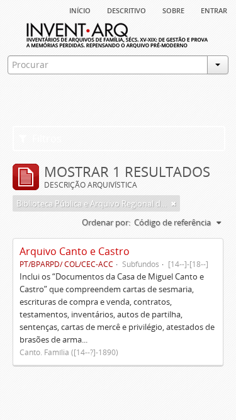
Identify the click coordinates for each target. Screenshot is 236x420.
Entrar (214, 9)
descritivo (126, 9)
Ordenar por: (106, 222)
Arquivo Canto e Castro (75, 251)
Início (80, 9)
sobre (173, 9)
